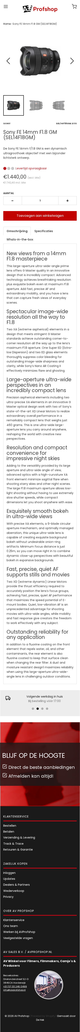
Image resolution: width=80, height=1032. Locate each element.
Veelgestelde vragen (18, 938)
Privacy (8, 897)
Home (7, 24)
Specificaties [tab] (43, 231)
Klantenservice (13, 920)
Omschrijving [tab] (17, 231)
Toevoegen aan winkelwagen (40, 215)
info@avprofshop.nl (14, 990)
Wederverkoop (13, 891)
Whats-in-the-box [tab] (20, 239)
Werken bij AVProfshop (19, 932)
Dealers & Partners (16, 885)
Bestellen (9, 826)
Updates (9, 879)
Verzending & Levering (19, 837)
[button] (72, 60)
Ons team (10, 926)
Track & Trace (13, 844)
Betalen (8, 832)
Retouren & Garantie (18, 850)
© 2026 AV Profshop (17, 1016)
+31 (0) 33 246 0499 (15, 986)
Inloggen (9, 873)
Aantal (8, 193)
